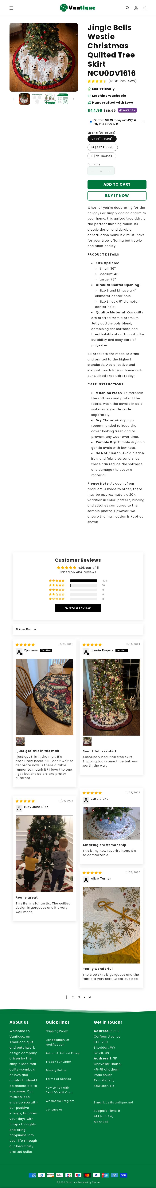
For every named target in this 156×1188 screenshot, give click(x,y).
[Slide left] (14, 99)
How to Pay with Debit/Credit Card (59, 1090)
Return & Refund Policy (63, 1053)
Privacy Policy (56, 1070)
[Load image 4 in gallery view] (62, 99)
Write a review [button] (78, 608)
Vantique (71, 1182)
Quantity (94, 164)
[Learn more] (143, 122)
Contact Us (54, 1109)
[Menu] (11, 8)
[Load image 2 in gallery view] (37, 99)
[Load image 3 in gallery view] (50, 99)
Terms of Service (58, 1079)
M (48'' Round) (103, 147)
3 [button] (79, 997)
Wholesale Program (60, 1101)
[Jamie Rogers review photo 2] (87, 741)
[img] (25, 644)
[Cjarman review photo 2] (20, 741)
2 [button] (73, 997)
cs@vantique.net (114, 1102)
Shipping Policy (57, 1031)
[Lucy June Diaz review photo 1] (44, 853)
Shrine (95, 1182)
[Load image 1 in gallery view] (24, 99)
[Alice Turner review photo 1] (111, 925)
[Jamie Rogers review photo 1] (111, 697)
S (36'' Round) (102, 139)
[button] (128, 8)
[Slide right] (74, 99)
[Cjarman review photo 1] (44, 697)
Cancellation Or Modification (57, 1042)
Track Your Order (58, 1062)
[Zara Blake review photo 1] (111, 823)
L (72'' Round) (102, 156)
